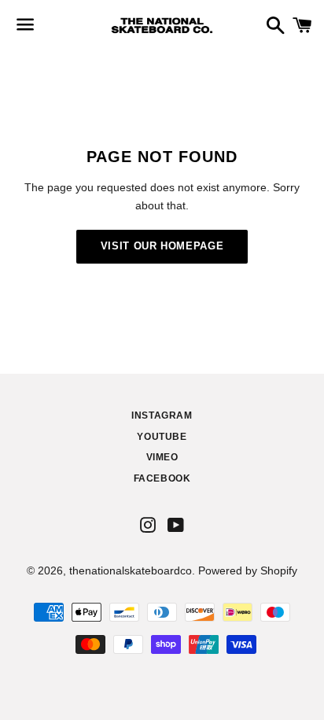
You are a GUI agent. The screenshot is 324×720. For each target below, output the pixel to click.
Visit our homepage (162, 246)
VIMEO (162, 457)
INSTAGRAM (161, 415)
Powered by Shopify (247, 570)
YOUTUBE (161, 436)
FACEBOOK (162, 478)
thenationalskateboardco (130, 570)
